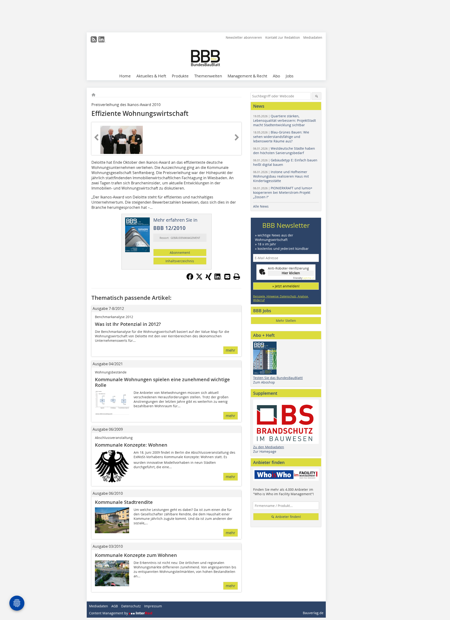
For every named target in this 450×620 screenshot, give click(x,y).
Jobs (289, 76)
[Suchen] (316, 96)
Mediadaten (312, 37)
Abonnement (180, 252)
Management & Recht (247, 76)
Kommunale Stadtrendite (124, 502)
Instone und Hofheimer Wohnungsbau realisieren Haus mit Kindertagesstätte (281, 176)
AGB (114, 606)
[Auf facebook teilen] (190, 278)
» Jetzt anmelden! (286, 286)
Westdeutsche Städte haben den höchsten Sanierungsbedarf (284, 150)
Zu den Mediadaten (268, 447)
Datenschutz (131, 606)
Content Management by (109, 613)
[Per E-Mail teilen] (227, 276)
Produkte (180, 76)
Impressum (153, 606)
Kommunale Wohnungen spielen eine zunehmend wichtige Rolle (162, 382)
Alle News (261, 206)
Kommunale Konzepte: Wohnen (131, 445)
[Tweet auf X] (199, 278)
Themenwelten (208, 76)
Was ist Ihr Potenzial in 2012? (128, 324)
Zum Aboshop (264, 382)
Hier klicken (291, 273)
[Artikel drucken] (236, 276)
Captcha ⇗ (303, 278)
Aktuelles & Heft (151, 76)
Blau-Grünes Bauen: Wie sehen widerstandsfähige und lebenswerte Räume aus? (281, 136)
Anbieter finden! (287, 516)
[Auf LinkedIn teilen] (218, 278)
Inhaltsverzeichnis (179, 261)
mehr (230, 350)
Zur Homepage (264, 451)
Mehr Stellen (286, 320)
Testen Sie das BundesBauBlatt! (278, 378)
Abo (276, 76)
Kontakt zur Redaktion (282, 37)
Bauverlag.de (313, 613)
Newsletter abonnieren (244, 37)
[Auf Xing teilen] (208, 278)
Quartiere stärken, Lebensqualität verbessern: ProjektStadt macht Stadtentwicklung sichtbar (284, 120)
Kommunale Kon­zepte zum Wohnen (136, 555)
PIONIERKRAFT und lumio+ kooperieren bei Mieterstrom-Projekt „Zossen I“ (282, 192)
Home (125, 76)
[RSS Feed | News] (93, 39)
